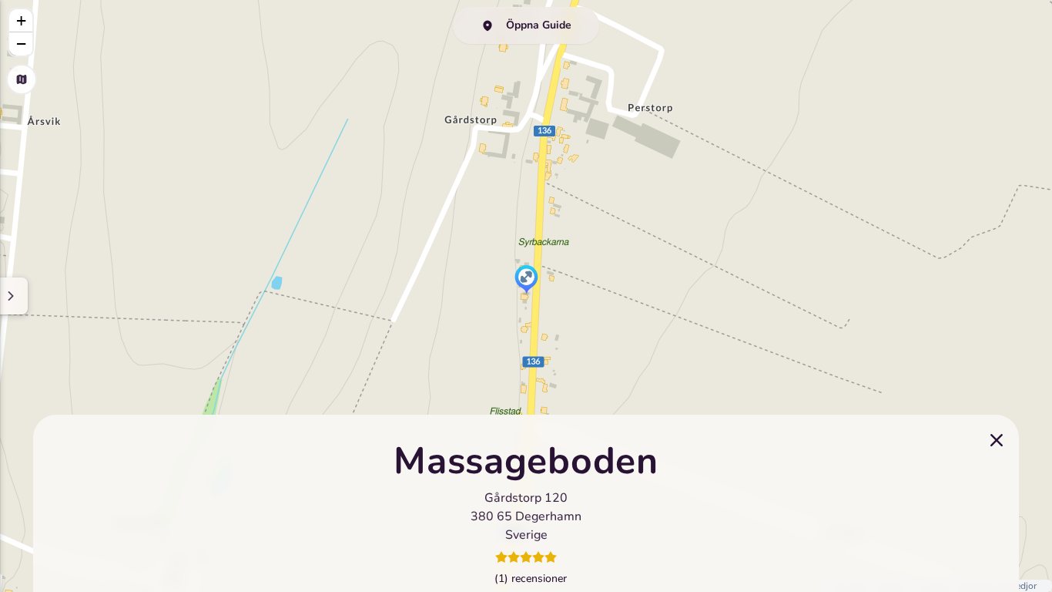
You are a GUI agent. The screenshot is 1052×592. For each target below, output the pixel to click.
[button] (526, 280)
